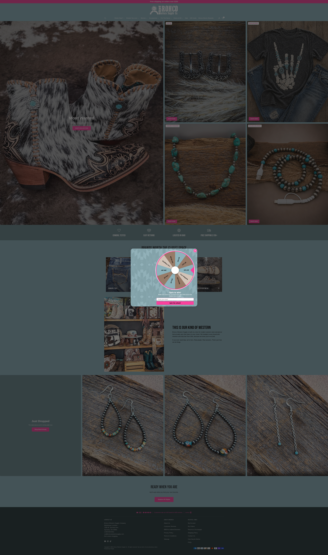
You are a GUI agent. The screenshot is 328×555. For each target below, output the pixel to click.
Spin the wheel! (175, 303)
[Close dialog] (195, 250)
